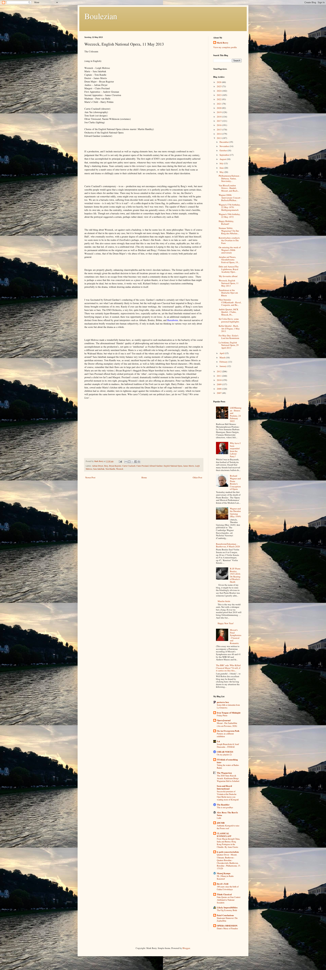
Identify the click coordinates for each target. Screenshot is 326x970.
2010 (219, 380)
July (222, 163)
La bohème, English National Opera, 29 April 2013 (229, 345)
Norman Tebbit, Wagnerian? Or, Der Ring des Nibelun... (229, 231)
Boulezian (100, 16)
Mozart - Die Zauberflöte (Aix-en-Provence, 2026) (227, 724)
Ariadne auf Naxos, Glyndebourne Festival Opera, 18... (229, 259)
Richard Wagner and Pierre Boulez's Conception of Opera (235, 482)
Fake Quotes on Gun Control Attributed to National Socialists (228, 900)
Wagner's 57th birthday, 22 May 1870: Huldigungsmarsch (229, 207)
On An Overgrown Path (228, 730)
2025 (219, 86)
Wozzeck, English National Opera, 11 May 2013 (229, 283)
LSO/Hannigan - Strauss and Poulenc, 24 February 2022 (235, 414)
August (223, 159)
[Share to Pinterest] (139, 461)
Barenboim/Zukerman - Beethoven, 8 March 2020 (228, 545)
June (222, 167)
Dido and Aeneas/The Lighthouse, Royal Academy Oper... (229, 269)
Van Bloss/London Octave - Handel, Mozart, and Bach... (229, 188)
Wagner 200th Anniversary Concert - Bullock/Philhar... (230, 197)
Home (144, 477)
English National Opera (173, 466)
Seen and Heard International (224, 787)
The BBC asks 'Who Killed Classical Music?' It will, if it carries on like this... (228, 668)
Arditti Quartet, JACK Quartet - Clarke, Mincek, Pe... (228, 312)
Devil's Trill (222, 883)
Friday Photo (222, 715)
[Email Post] (120, 461)
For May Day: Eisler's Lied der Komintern (229, 337)
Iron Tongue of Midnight (228, 712)
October (223, 150)
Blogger (186, 948)
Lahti (219, 818)
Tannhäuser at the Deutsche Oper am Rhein (228, 293)
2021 (219, 103)
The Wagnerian (224, 772)
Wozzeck (119, 469)
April (222, 353)
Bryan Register (115, 466)
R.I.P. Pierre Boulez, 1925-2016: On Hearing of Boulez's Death (235, 575)
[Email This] (126, 461)
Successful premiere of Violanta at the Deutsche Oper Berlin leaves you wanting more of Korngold (228, 795)
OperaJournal (224, 720)
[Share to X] (132, 461)
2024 (219, 90)
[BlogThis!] (129, 461)
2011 (219, 375)
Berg (106, 466)
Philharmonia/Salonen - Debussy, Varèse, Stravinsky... (229, 178)
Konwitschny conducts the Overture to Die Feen (229, 240)
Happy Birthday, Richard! (226, 222)
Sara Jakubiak (98, 469)
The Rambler (223, 804)
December (224, 141)
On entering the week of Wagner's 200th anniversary (230, 250)
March (223, 357)
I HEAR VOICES (225, 751)
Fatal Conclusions (225, 915)
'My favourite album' (228, 276)
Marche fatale (224, 601)
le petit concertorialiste (228, 851)
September (225, 154)
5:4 (218, 741)
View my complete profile (225, 47)
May (222, 172)
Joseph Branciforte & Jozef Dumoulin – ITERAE (228, 745)
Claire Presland (142, 466)
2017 (219, 120)
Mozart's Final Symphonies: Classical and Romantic (235, 636)
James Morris (188, 466)
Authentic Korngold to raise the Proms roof (228, 827)
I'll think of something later (227, 761)
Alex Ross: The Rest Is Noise (227, 814)
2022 (219, 99)
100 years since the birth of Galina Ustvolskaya (228, 888)
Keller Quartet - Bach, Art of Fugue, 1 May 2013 (229, 328)
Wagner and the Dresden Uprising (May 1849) (235, 512)
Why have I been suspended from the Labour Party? (235, 450)
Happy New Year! (226, 623)
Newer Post (90, 477)
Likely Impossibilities (227, 907)
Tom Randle (110, 469)
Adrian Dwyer (97, 466)
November (225, 146)
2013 (219, 138)
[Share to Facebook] (135, 461)
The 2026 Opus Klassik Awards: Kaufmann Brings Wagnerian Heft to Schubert (228, 778)
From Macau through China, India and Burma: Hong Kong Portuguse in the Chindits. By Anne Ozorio (228, 842)
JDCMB (221, 822)
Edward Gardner (156, 466)
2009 (219, 384)
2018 (219, 116)
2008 (219, 388)
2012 (219, 371)
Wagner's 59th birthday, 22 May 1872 (229, 215)
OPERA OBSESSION (227, 925)
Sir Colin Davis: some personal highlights (229, 320)
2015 (219, 129)
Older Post (197, 477)
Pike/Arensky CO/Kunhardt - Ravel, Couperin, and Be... (230, 302)
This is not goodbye (225, 807)
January (223, 366)
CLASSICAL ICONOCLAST (224, 835)
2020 (219, 107)
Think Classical (224, 894)
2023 (219, 95)
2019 (219, 112)
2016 (219, 125)
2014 (219, 133)
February (224, 361)
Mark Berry (222, 42)
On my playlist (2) (224, 754)
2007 (219, 392)
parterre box (223, 702)
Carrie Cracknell (128, 466)
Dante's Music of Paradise (227, 928)
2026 (219, 82)
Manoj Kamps (223, 873)
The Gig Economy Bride (227, 910)
